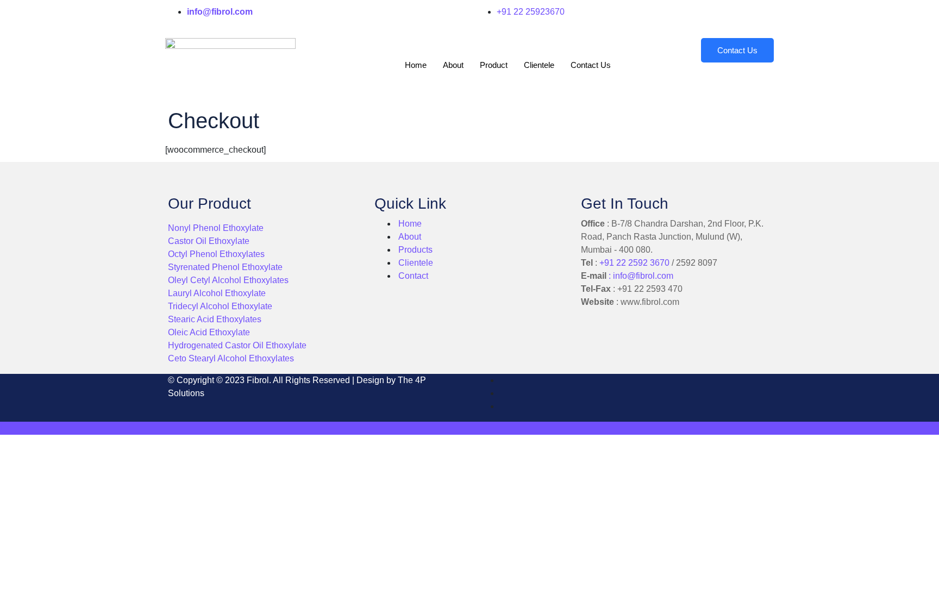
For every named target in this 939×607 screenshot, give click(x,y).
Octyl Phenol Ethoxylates (216, 254)
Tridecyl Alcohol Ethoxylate (220, 306)
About (453, 65)
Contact (412, 275)
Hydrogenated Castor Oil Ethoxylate (237, 345)
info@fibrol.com (643, 275)
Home (416, 65)
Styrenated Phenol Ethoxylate (225, 267)
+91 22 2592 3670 (634, 262)
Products (415, 249)
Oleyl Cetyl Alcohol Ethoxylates (228, 280)
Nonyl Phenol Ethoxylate (216, 228)
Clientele (539, 65)
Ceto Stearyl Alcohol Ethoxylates (231, 358)
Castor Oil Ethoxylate (208, 241)
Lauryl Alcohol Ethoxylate (217, 293)
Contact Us (591, 65)
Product (494, 65)
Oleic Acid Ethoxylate (209, 332)
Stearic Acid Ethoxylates (214, 319)
